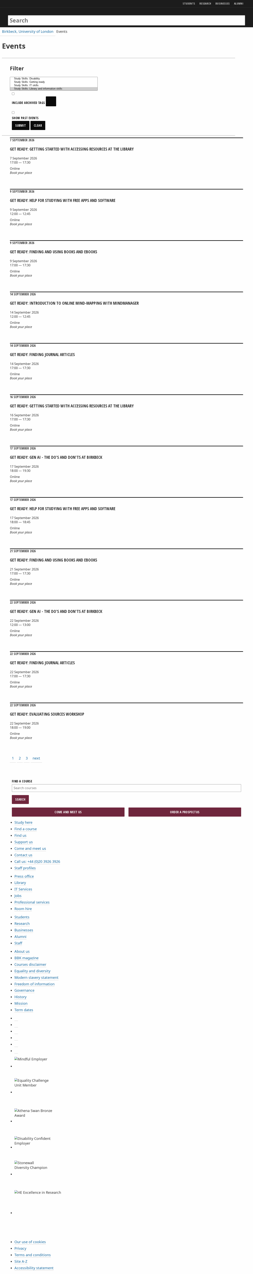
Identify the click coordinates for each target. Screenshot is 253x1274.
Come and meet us (30, 848)
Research (22, 923)
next (36, 758)
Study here (23, 822)
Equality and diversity (32, 971)
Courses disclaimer (30, 964)
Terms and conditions (32, 1254)
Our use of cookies (30, 1241)
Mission (20, 1003)
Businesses (23, 930)
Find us (20, 835)
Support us (23, 842)
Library (20, 882)
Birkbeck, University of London (27, 31)
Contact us (23, 855)
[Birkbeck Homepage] (25, 16)
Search (20, 799)
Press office (24, 876)
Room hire (23, 908)
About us (22, 951)
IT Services (23, 889)
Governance (24, 990)
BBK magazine (26, 958)
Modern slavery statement (36, 977)
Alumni (20, 936)
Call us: (37, 861)
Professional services (32, 902)
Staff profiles (25, 868)
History (20, 996)
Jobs (18, 895)
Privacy (20, 1248)
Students (21, 917)
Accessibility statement (34, 1268)
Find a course (25, 828)
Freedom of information (34, 984)
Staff (18, 943)
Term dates (23, 1009)
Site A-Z (20, 1261)
